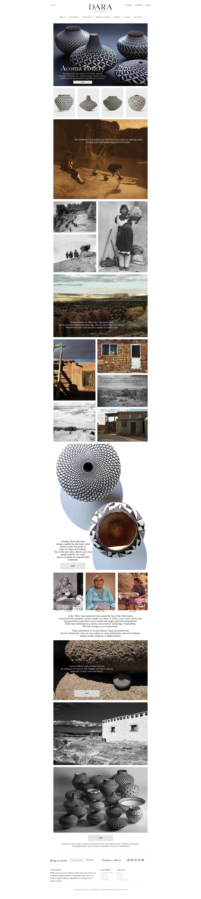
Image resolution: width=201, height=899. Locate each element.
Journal (127, 17)
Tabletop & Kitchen (102, 17)
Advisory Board (122, 880)
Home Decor (87, 17)
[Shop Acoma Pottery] (100, 571)
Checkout (139, 5)
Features (117, 17)
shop (83, 82)
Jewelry (62, 17)
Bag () (148, 5)
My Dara (129, 5)
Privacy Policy (122, 889)
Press (119, 873)
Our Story (138, 17)
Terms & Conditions (108, 889)
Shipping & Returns (106, 873)
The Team (120, 877)
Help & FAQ (103, 875)
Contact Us (104, 877)
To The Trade (104, 880)
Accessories (74, 17)
